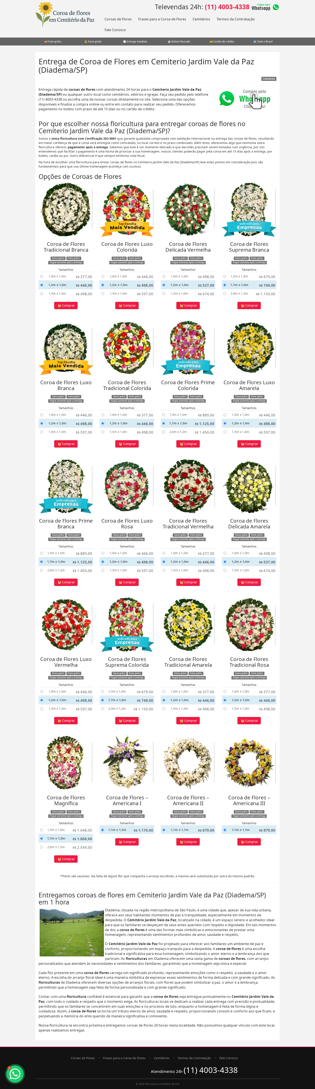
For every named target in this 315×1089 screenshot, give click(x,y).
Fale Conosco (115, 29)
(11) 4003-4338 (227, 6)
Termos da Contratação (236, 19)
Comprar (68, 305)
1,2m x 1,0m (57, 285)
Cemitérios (201, 19)
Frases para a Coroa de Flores (162, 19)
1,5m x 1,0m (57, 293)
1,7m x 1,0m (239, 285)
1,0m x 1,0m (57, 276)
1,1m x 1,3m (117, 830)
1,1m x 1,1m (180, 830)
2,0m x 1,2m (239, 293)
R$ (84, 276)
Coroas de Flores (118, 19)
